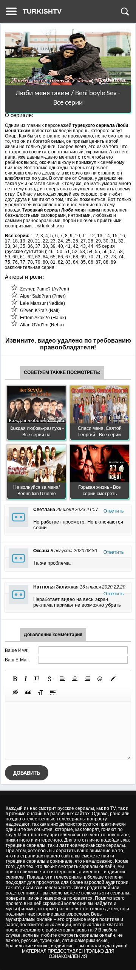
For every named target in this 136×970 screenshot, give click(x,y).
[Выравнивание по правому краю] (87, 679)
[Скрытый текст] (15, 692)
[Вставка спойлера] (52, 692)
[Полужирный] (15, 679)
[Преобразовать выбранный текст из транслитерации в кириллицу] (40, 692)
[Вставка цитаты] (28, 692)
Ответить (114, 511)
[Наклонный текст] (25, 679)
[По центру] (74, 679)
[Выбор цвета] (113, 679)
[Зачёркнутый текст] (49, 679)
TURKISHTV (42, 11)
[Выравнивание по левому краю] (62, 679)
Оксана (41, 550)
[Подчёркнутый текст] (37, 679)
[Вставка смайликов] (100, 679)
